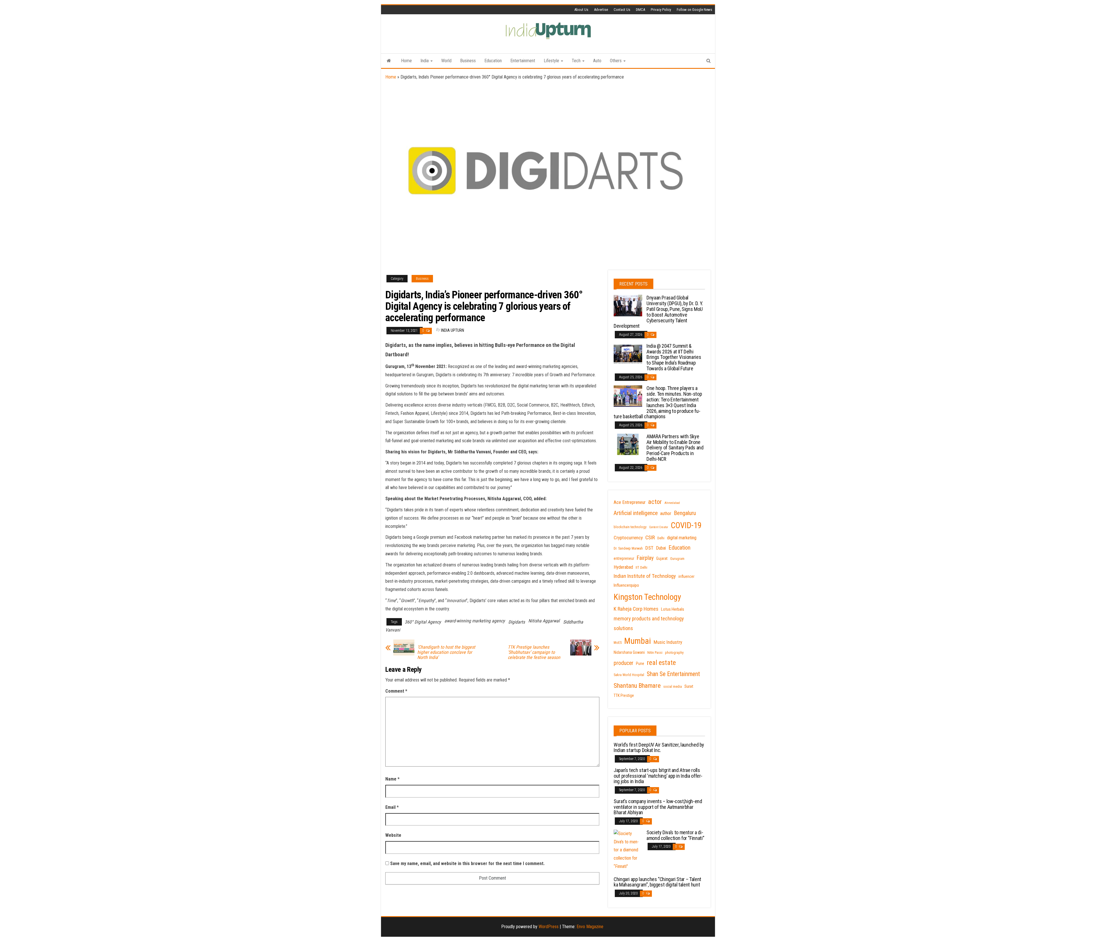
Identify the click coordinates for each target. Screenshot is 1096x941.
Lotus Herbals (672, 609)
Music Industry (668, 642)
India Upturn (452, 330)
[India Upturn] (389, 61)
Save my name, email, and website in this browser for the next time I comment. (467, 863)
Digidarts (516, 622)
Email (392, 807)
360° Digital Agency (423, 622)
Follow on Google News (694, 9)
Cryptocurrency (628, 537)
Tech (577, 60)
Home (406, 60)
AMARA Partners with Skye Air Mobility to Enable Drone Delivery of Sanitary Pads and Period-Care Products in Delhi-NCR (675, 447)
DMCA (640, 9)
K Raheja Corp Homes (636, 609)
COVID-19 (686, 525)
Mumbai (637, 641)
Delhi (660, 538)
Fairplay (645, 558)
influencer (686, 576)
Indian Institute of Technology (645, 576)
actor (655, 502)
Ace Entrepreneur (630, 502)
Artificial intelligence (636, 513)
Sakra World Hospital (629, 675)
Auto (597, 60)
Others (616, 60)
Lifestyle (552, 60)
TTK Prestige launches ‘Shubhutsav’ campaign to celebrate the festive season (534, 652)
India (425, 60)
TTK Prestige (624, 695)
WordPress (549, 926)
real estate (661, 663)
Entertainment (522, 60)
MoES (618, 643)
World (446, 60)
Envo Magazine (590, 926)
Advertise (601, 9)
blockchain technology (630, 527)
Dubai (661, 548)
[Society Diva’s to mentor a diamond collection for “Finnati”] (628, 849)
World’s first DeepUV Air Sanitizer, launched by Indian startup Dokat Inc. (659, 747)
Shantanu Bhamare (637, 685)
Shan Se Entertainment (673, 673)
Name (392, 779)
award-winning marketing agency (474, 621)
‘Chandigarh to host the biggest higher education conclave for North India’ (446, 652)
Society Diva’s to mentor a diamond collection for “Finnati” (675, 835)
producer (623, 663)
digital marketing (681, 537)
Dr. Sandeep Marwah (628, 548)
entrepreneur (624, 558)
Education (493, 60)
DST (649, 548)
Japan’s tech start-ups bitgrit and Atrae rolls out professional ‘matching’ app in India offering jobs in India (658, 776)
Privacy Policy (661, 9)
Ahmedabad (672, 503)
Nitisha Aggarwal (544, 621)
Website (393, 835)
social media (672, 687)
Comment (396, 691)
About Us (581, 9)
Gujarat (662, 558)
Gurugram (677, 559)
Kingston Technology (647, 597)
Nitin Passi (654, 653)
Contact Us (622, 9)
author (665, 513)
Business (468, 60)
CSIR (650, 537)
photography (674, 653)
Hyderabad (623, 567)
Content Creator (658, 527)
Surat (688, 686)
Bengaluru (685, 513)
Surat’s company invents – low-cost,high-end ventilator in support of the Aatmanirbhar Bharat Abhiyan (658, 807)
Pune (640, 663)
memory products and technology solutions (649, 624)
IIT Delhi (641, 568)
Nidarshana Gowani (629, 652)
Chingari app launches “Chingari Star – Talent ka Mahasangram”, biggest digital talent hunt (657, 882)
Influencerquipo (626, 585)
